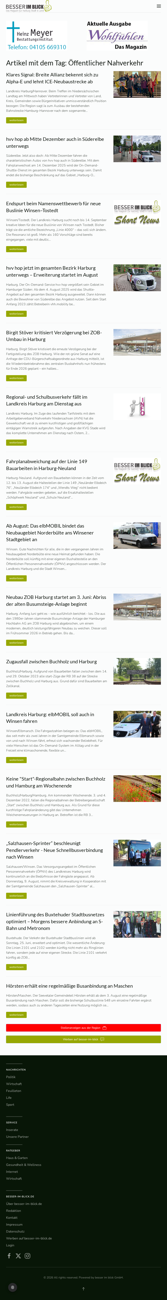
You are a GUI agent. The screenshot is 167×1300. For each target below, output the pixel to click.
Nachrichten (16, 1069)
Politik (10, 1077)
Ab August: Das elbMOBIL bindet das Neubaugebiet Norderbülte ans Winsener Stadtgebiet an (50, 532)
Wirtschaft (14, 1084)
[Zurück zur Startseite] (29, 6)
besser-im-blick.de (20, 1196)
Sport (10, 1104)
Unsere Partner (17, 1137)
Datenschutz (15, 1231)
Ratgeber (13, 1150)
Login (10, 1245)
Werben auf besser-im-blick (80, 1039)
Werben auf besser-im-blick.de (29, 1238)
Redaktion (13, 1211)
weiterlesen (16, 120)
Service (11, 1122)
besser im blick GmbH (109, 1277)
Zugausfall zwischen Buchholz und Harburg (51, 661)
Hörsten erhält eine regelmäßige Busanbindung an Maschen (69, 986)
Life (9, 1098)
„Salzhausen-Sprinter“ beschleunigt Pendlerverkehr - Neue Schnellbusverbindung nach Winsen (54, 850)
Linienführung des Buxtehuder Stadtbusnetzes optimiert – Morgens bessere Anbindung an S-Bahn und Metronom (55, 921)
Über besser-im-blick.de (24, 1204)
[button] (159, 6)
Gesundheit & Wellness (23, 1165)
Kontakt (12, 1217)
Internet (12, 1172)
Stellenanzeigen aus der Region (80, 1028)
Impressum (14, 1224)
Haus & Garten (17, 1158)
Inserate (12, 1130)
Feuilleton (13, 1091)
